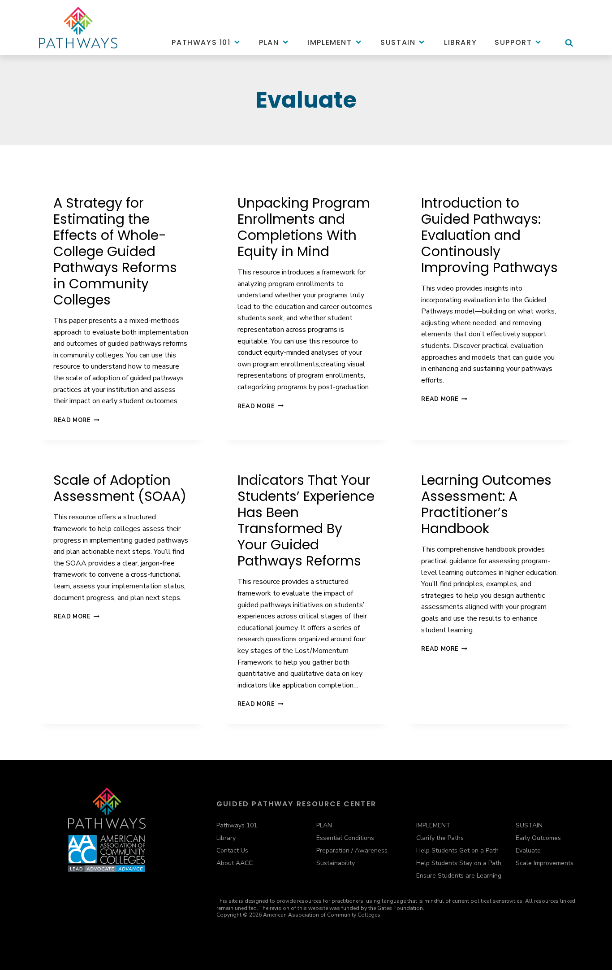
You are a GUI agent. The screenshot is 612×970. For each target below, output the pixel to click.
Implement (329, 42)
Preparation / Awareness (352, 850)
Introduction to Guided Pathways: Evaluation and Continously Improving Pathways (489, 235)
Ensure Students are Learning (458, 875)
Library (460, 42)
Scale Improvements (544, 863)
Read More (76, 420)
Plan (269, 42)
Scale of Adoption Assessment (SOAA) (119, 488)
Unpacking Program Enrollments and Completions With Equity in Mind (303, 227)
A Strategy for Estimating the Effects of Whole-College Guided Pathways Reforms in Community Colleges (115, 251)
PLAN (324, 825)
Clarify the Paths (440, 838)
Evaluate (528, 850)
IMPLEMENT (433, 825)
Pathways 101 (201, 42)
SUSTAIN (529, 825)
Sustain (397, 42)
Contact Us (232, 850)
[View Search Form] (569, 47)
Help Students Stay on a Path (458, 863)
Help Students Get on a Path (457, 850)
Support (513, 42)
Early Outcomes (538, 838)
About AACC (234, 863)
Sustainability (335, 863)
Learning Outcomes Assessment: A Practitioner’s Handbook (486, 504)
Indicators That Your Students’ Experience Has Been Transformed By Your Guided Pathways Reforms (306, 520)
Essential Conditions (345, 838)
